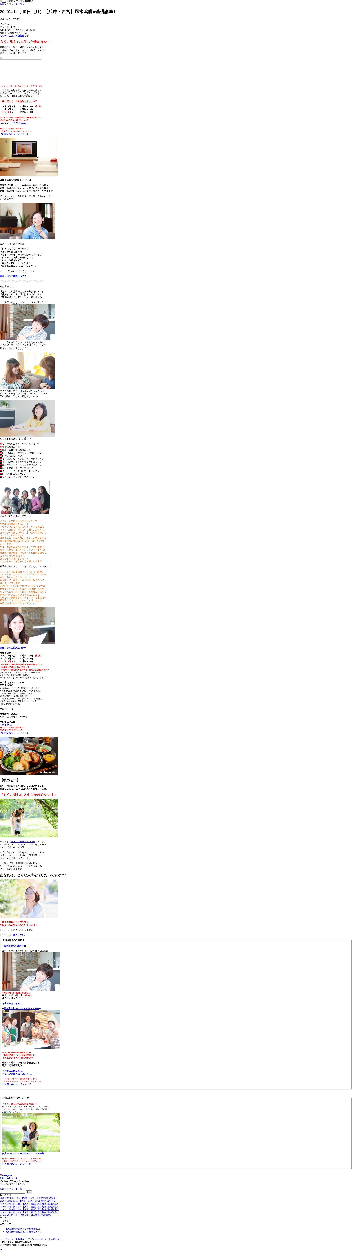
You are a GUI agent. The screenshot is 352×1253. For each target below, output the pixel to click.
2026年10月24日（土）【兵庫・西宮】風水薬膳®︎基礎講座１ (29, 1209)
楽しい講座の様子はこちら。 (18, 1074)
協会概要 (19, 1239)
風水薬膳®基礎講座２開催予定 (21, 1229)
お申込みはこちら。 (14, 1071)
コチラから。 (21, 123)
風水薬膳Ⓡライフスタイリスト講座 (21, 1008)
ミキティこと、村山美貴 (12, 35)
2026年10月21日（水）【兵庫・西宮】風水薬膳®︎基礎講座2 (29, 1206)
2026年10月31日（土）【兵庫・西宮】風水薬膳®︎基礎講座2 (29, 1204)
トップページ (6, 1239)
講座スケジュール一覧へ (12, 4)
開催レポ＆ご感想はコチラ (13, 647)
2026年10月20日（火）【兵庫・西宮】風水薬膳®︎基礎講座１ (29, 1212)
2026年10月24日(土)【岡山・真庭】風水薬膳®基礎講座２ (28, 1201)
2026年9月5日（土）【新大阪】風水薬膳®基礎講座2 (25, 1215)
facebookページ (9, 1178)
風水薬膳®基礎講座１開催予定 (21, 1231)
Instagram (7, 1175)
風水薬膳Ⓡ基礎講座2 (14, 946)
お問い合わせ (57, 1239)
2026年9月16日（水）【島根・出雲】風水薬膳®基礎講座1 (28, 1198)
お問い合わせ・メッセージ (17, 1084)
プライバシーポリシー (37, 1239)
